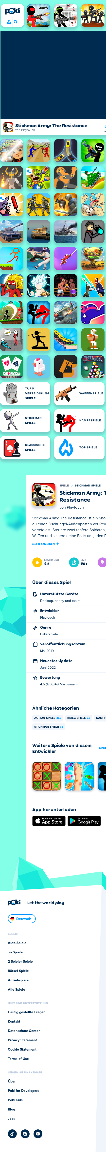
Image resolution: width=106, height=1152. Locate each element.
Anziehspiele (18, 980)
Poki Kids (15, 1100)
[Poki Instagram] (25, 1133)
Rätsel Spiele (18, 971)
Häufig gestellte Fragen (26, 1012)
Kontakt (14, 1021)
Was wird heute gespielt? (15, 22)
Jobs (11, 1119)
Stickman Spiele (88, 485)
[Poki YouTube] (38, 1133)
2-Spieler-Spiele (20, 961)
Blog (11, 1109)
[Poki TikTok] (12, 1133)
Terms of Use (18, 1059)
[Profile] (9, 22)
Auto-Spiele (17, 943)
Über (12, 1081)
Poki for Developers (23, 1091)
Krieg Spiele (78, 718)
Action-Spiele (47, 718)
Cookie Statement (22, 1049)
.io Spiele (15, 952)
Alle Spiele (16, 989)
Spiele (64, 485)
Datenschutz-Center (24, 1031)
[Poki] (12, 11)
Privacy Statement (22, 1040)
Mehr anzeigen (43, 543)
